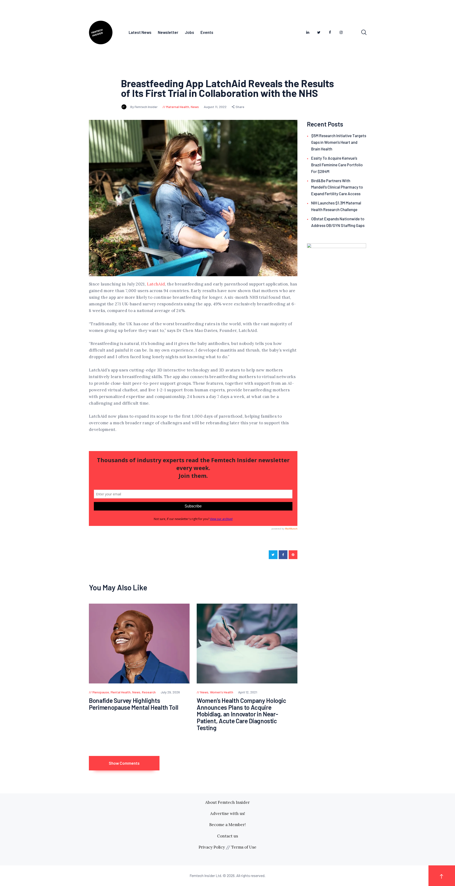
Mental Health (121, 692)
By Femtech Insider (144, 107)
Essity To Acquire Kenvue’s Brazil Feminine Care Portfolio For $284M (337, 165)
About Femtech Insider (227, 802)
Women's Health (221, 692)
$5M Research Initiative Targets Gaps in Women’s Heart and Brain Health (338, 142)
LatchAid (156, 284)
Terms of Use (243, 847)
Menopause (100, 692)
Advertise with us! (227, 813)
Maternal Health (177, 107)
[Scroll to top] (441, 875)
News (195, 107)
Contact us (227, 836)
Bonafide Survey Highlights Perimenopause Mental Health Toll (133, 704)
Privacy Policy (212, 847)
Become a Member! (227, 824)
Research (149, 692)
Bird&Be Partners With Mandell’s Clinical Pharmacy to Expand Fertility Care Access (337, 187)
